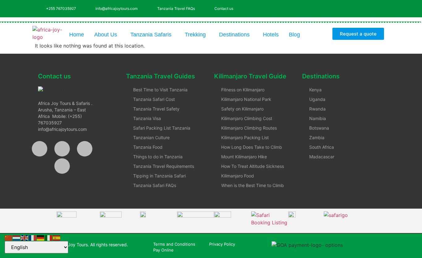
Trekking (195, 34)
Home (76, 34)
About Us (105, 34)
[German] (41, 237)
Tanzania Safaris (150, 34)
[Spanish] (57, 237)
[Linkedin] (62, 166)
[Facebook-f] (328, 7)
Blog (294, 34)
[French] (33, 237)
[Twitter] (345, 7)
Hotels (271, 34)
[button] (107, 34)
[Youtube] (379, 7)
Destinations (234, 34)
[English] (25, 237)
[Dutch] (17, 237)
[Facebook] (39, 148)
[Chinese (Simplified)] (9, 237)
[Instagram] (362, 7)
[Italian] (49, 237)
